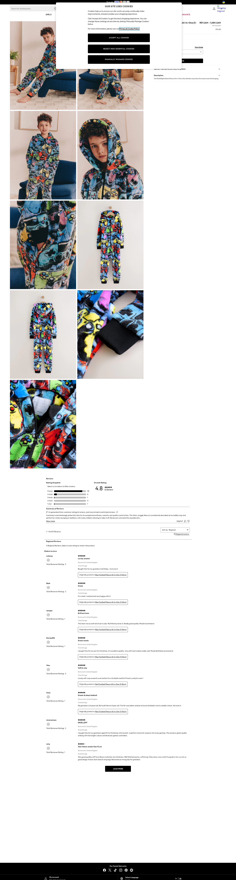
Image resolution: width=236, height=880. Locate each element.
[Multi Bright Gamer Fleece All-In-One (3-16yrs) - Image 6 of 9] (110, 245)
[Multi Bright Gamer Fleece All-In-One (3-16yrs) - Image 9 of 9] (43, 424)
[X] (110, 870)
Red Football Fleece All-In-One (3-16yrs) (110, 684)
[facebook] (104, 870)
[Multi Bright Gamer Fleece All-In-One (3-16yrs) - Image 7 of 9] (43, 334)
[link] (214, 8)
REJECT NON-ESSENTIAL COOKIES (118, 49)
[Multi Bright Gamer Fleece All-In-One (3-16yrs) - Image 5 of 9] (43, 245)
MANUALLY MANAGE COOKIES (119, 59)
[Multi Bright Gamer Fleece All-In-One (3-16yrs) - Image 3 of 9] (43, 155)
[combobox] (177, 530)
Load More (118, 769)
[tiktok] (115, 870)
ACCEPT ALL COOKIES (119, 38)
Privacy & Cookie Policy (129, 29)
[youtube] (131, 870)
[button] (187, 75)
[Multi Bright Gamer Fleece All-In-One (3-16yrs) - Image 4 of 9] (110, 155)
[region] (119, 35)
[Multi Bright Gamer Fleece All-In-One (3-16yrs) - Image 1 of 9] (43, 65)
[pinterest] (126, 870)
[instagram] (120, 870)
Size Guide (199, 47)
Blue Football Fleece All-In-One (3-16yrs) (110, 575)
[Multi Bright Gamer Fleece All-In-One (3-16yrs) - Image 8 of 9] (110, 334)
